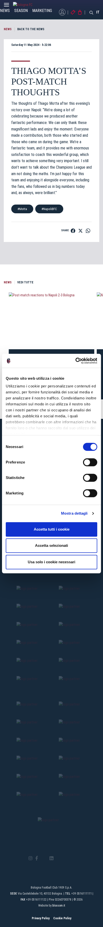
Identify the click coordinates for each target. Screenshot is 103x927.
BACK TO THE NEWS (30, 29)
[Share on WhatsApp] (88, 230)
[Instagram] (30, 858)
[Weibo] (72, 858)
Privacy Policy (41, 918)
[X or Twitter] (43, 858)
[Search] (92, 12)
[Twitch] (65, 858)
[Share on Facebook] (73, 230)
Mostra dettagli (74, 513)
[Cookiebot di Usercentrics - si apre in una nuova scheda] (75, 360)
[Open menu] (6, 6)
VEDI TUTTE (25, 282)
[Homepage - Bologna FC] (26, 4)
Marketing (42, 10)
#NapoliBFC (49, 209)
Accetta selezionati (51, 545)
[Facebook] (37, 858)
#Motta (22, 209)
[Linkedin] (52, 858)
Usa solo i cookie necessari (51, 562)
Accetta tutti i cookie (52, 529)
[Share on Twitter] (80, 230)
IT (98, 12)
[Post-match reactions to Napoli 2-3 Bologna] (51, 320)
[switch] (90, 462)
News (5, 10)
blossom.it (58, 905)
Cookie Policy (62, 918)
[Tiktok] (58, 858)
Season (21, 10)
